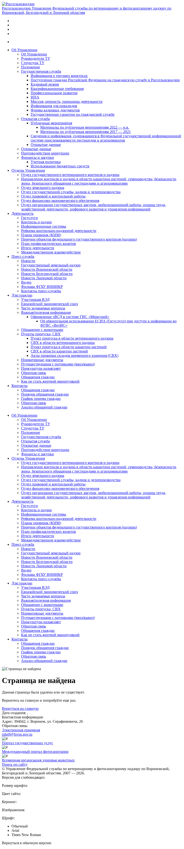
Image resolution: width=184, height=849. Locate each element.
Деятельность (23, 213)
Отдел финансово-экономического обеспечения (60, 200)
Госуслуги (29, 218)
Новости (28, 261)
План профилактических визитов (48, 244)
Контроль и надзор (36, 222)
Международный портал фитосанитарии (35, 752)
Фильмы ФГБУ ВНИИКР (42, 287)
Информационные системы (43, 226)
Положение (30, 67)
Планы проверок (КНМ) (41, 235)
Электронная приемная (21, 730)
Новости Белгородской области (47, 274)
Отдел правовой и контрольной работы (53, 196)
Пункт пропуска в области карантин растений (69, 347)
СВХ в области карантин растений (59, 351)
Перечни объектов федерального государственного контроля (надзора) (79, 239)
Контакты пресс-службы (41, 291)
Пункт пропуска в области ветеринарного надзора (72, 338)
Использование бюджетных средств (60, 166)
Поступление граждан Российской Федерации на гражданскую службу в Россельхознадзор (105, 80)
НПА (35, 97)
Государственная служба (41, 71)
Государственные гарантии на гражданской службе (73, 114)
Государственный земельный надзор (50, 265)
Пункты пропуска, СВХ (41, 334)
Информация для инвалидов (54, 106)
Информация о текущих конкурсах (59, 76)
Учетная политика (46, 162)
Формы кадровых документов (55, 110)
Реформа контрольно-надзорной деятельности (58, 231)
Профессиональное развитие (54, 93)
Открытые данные (46, 145)
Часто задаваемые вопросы (43, 308)
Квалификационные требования (57, 89)
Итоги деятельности (37, 248)
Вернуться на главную (20, 708)
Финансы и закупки (37, 157)
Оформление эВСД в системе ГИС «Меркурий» (70, 317)
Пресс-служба (23, 256)
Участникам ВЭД (35, 300)
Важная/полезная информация (46, 312)
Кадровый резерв (45, 84)
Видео (26, 282)
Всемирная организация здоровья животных (38, 760)
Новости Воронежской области (46, 269)
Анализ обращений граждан (44, 407)
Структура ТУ (32, 63)
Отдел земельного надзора (42, 188)
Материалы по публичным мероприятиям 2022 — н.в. (84, 127)
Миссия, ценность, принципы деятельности (67, 101)
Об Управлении (24, 50)
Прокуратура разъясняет (41, 368)
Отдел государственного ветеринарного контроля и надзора (70, 175)
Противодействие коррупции (45, 153)
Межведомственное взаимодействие (51, 252)
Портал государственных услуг (27, 743)
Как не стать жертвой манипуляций (50, 381)
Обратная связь (33, 373)
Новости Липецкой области (44, 278)
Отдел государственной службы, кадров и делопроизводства (71, 192)
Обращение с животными (42, 330)
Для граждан (22, 295)
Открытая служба (35, 119)
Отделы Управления (28, 170)
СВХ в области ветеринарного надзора (63, 343)
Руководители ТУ (35, 58)
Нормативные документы (42, 360)
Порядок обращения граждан (45, 394)
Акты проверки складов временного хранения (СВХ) (74, 355)
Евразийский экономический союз (49, 304)
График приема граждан (41, 399)
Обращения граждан (38, 377)
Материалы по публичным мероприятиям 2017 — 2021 (85, 132)
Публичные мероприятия (51, 123)
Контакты (20, 386)
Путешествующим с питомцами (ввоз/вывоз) (58, 364)
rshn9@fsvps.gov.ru (17, 734)
